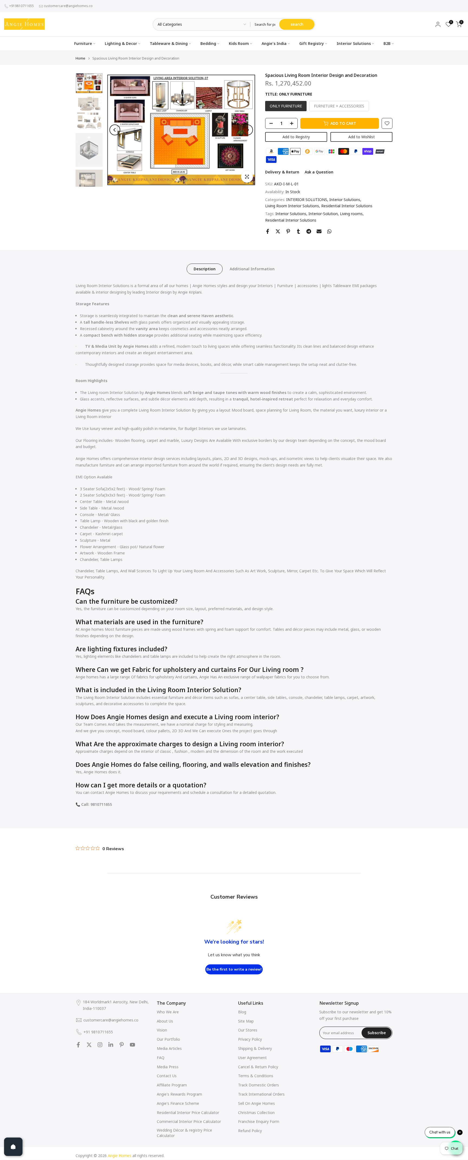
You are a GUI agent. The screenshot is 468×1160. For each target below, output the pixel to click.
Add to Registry (296, 136)
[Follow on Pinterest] (121, 1045)
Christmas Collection (256, 1112)
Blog (242, 1011)
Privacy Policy (250, 1039)
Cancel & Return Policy (258, 1066)
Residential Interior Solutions (346, 205)
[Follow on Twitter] (89, 1045)
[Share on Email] (319, 231)
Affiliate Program (172, 1084)
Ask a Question (319, 172)
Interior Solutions (354, 43)
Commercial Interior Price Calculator (189, 1121)
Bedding (208, 43)
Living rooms (351, 213)
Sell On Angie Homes (256, 1103)
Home (80, 58)
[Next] (247, 129)
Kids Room (239, 43)
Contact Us (167, 1075)
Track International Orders (261, 1094)
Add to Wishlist (361, 136)
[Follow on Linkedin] (110, 1045)
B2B (387, 43)
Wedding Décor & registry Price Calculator (184, 1133)
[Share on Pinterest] (288, 231)
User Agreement (252, 1057)
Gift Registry (311, 43)
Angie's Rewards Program (179, 1094)
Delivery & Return (282, 172)
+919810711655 (21, 6)
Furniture (83, 43)
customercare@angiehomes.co (68, 6)
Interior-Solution (323, 213)
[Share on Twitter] (277, 231)
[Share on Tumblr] (298, 231)
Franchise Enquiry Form (258, 1121)
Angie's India (274, 43)
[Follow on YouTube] (132, 1045)
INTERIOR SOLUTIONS (306, 199)
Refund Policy (250, 1130)
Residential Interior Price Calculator (188, 1112)
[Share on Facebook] (267, 231)
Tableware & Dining (169, 43)
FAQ (160, 1057)
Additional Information (252, 268)
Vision (162, 1030)
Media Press (167, 1066)
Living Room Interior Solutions (292, 205)
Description (205, 268)
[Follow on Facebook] (78, 1045)
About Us (165, 1021)
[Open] (13, 1147)
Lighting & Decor (121, 43)
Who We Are (168, 1011)
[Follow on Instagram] (100, 1045)
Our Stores (247, 1030)
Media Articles (169, 1048)
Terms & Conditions (255, 1075)
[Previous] (114, 129)
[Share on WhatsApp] (329, 231)
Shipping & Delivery (255, 1048)
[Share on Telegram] (308, 231)
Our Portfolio (168, 1039)
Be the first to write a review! (234, 969)
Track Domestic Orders (258, 1084)
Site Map (246, 1021)
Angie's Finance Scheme (178, 1103)
